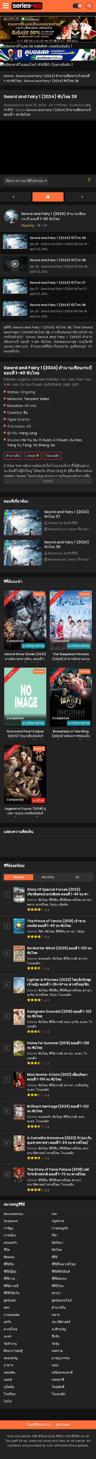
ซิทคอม (9, 1257)
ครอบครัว (44, 958)
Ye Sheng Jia (44, 445)
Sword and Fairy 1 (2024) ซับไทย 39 (66, 544)
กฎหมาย (58, 1221)
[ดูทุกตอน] (48, 197)
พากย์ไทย (42, 904)
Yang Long (28, 433)
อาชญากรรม (61, 1358)
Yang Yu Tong (19, 445)
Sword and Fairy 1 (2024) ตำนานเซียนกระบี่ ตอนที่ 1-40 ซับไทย (53, 216)
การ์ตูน (8, 1228)
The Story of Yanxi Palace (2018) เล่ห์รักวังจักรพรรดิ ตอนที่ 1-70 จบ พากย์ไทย (58, 1172)
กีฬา (41, 931)
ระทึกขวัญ (81, 1085)
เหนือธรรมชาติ (62, 1372)
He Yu (27, 440)
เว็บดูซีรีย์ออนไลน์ (38, 1424)
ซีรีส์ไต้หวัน (11, 1293)
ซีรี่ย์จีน (53, 900)
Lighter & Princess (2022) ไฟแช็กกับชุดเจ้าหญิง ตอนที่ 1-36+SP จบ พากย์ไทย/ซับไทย (59, 984)
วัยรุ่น (53, 904)
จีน (25, 412)
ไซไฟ (8, 1401)
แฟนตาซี (33, 455)
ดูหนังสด (10, 1300)
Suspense (11, 1221)
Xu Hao (76, 440)
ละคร (83, 1022)
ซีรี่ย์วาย (9, 1278)
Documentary (13, 1214)
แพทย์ (8, 1379)
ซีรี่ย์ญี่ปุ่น (10, 1271)
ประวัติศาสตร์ (36, 1153)
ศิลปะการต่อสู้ (13, 1351)
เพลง (55, 1365)
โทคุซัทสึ (58, 1387)
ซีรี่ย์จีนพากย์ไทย (70, 900)
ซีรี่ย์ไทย (58, 1286)
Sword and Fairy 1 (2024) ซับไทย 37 (66, 514)
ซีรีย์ (55, 1257)
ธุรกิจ (30, 995)
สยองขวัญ (11, 1358)
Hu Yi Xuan (42, 440)
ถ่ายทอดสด (11, 1315)
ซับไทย (43, 900)
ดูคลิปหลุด (63, 1424)
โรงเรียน (10, 1394)
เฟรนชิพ (9, 1372)
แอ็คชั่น (63, 904)
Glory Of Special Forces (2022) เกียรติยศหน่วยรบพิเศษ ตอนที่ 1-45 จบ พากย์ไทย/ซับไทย (59, 894)
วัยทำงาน (10, 1344)
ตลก (67, 1022)
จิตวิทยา (57, 1243)
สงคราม (57, 1351)
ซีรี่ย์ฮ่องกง (59, 1278)
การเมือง (10, 1235)
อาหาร (8, 1365)
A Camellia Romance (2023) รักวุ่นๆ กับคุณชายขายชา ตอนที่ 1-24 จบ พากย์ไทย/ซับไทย (59, 1143)
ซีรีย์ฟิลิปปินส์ (61, 1271)
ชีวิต (7, 1250)
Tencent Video (36, 398)
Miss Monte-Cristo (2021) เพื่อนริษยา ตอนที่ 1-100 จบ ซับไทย (57, 1077)
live (54, 1214)
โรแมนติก (52, 455)
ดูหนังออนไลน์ (62, 1300)
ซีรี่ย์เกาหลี (70, 958)
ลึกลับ (56, 1336)
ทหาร (30, 904)
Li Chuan (60, 440)
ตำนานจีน (13, 455)
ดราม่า (87, 900)
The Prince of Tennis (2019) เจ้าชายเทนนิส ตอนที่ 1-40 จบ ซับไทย (56, 923)
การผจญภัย (60, 1228)
